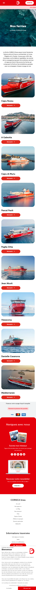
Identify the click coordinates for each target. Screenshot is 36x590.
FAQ (18, 514)
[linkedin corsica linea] (18, 455)
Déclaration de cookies (22, 583)
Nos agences (18, 506)
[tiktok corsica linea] (21, 455)
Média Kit (18, 523)
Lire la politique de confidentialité (9, 583)
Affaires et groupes (18, 519)
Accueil (18, 504)
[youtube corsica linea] (24, 455)
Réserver (29, 2)
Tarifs (18, 539)
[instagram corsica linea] (15, 455)
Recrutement (18, 511)
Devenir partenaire (18, 521)
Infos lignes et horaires (18, 537)
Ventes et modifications (18, 542)
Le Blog (18, 509)
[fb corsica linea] (12, 455)
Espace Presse (18, 516)
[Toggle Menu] (4, 2)
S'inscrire (17, 485)
